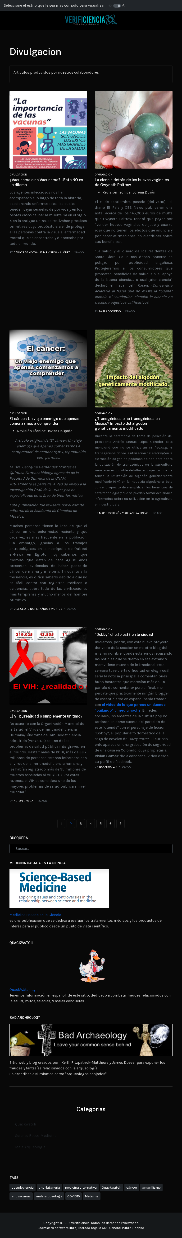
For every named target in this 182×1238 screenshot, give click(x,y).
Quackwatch (25, 1124)
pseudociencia (22, 1188)
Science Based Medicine (35, 1135)
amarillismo (151, 1188)
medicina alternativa (81, 1188)
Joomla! (44, 1228)
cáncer (131, 1188)
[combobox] (91, 848)
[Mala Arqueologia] (91, 1039)
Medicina (92, 1196)
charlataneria (49, 1188)
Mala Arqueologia (30, 1147)
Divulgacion (18, 174)
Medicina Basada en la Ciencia (35, 914)
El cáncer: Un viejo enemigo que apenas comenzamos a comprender (44, 421)
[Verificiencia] (91, 20)
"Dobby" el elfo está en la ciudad (124, 634)
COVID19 (73, 1196)
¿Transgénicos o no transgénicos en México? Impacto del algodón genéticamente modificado (127, 423)
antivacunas (21, 1196)
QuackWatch (22, 989)
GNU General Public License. (123, 1228)
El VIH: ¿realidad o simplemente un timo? (45, 716)
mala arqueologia (49, 1196)
